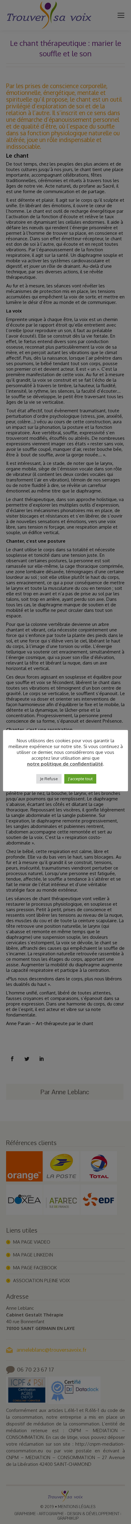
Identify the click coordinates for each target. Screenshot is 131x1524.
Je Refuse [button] (49, 778)
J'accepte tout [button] (80, 778)
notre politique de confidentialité (65, 764)
